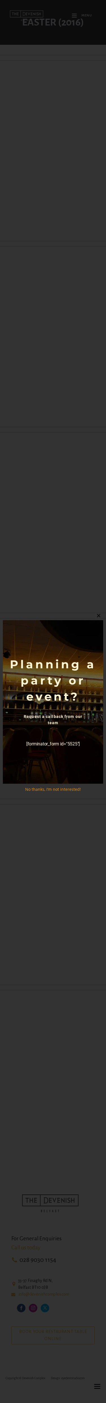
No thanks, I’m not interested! (53, 789)
